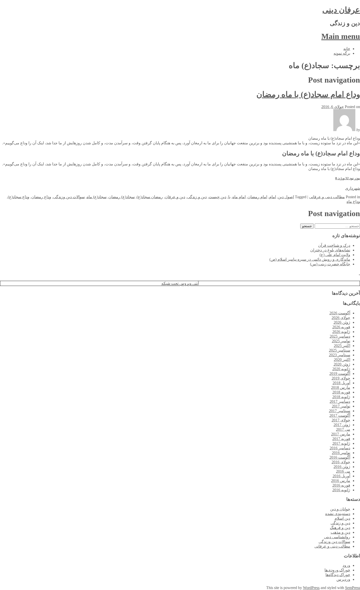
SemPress (352, 588)
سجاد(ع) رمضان (121, 197)
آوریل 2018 (341, 383)
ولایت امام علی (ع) (335, 255)
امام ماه (239, 197)
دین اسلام (342, 518)
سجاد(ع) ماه (97, 197)
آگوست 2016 (339, 457)
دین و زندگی (197, 197)
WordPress (311, 588)
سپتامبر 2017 (339, 411)
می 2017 (343, 429)
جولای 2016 (341, 462)
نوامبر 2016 (341, 453)
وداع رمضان (41, 197)
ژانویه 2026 (341, 332)
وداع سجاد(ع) (18, 197)
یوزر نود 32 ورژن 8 (347, 178)
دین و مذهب (340, 532)
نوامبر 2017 (341, 406)
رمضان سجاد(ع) (150, 197)
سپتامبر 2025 (339, 350)
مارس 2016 (340, 481)
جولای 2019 (341, 378)
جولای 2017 (341, 420)
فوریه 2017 (341, 439)
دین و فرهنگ (340, 528)
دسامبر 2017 (340, 401)
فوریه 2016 (341, 485)
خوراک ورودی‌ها (337, 570)
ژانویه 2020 (341, 369)
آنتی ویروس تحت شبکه (180, 283)
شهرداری (352, 188)
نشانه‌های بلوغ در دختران (330, 250)
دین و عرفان (175, 197)
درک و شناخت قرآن (334, 245)
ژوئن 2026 (342, 322)
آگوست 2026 (339, 313)
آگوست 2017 (339, 415)
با (229, 197)
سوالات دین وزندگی (69, 197)
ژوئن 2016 (342, 467)
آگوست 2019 (339, 373)
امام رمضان (257, 197)
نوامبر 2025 (341, 341)
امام (272, 197)
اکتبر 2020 (342, 359)
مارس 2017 (340, 434)
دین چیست (217, 197)
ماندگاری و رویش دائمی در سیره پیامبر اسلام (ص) (309, 259)
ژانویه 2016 (341, 490)
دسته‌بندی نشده (337, 514)
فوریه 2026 (341, 327)
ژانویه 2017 (341, 443)
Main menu (340, 36)
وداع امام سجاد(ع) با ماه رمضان (308, 94)
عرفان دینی (341, 9)
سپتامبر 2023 (339, 355)
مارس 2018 (340, 387)
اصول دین (286, 197)
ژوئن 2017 (342, 425)
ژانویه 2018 (341, 397)
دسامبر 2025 (340, 336)
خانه (346, 49)
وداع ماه (353, 201)
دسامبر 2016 (340, 448)
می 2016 (343, 471)
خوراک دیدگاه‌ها (337, 575)
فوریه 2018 (341, 392)
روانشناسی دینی (337, 537)
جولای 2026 (341, 318)
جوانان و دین (340, 509)
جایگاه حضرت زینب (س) (330, 264)
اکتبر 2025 (342, 346)
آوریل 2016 (341, 476)
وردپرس (343, 579)
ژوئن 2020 (342, 364)
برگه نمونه (342, 53)
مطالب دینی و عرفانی (327, 197)
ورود (346, 565)
